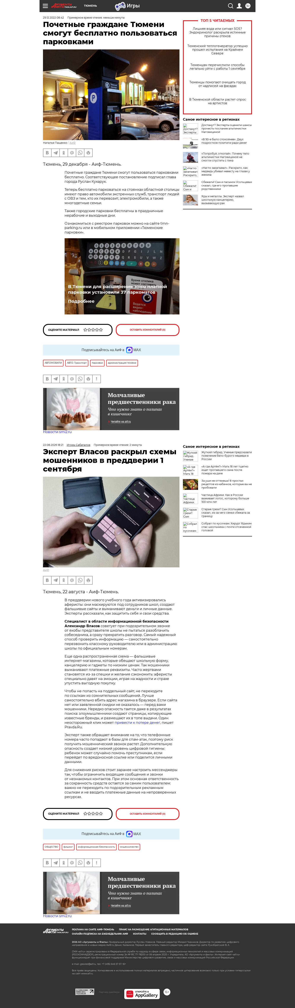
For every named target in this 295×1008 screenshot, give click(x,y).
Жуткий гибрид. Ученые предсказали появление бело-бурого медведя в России (226, 456)
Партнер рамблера (109, 992)
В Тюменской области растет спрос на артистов (217, 101)
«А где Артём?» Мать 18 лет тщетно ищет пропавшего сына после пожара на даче (224, 470)
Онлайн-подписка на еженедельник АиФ (100, 933)
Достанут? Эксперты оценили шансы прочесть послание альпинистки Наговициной (226, 128)
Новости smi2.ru (57, 432)
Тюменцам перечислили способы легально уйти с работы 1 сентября (217, 67)
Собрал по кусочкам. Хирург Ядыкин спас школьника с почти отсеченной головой (226, 527)
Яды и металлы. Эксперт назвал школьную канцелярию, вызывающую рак (222, 200)
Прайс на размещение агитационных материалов (153, 929)
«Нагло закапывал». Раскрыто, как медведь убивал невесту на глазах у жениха (225, 171)
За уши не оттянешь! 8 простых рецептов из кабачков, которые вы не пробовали (226, 484)
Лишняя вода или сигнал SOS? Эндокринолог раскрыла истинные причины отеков (217, 32)
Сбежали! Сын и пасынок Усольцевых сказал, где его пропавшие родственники (226, 185)
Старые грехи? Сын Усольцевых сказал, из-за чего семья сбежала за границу (225, 513)
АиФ (73, 142)
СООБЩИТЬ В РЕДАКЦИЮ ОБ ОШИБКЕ (174, 933)
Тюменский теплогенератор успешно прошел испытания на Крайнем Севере (217, 49)
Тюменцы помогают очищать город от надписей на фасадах (217, 84)
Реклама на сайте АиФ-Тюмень (93, 929)
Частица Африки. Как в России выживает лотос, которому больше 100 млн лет (225, 498)
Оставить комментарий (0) (147, 329)
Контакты (139, 933)
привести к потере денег (137, 723)
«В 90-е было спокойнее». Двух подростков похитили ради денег (224, 141)
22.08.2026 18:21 (53, 444)
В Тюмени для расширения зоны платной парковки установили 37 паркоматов (117, 289)
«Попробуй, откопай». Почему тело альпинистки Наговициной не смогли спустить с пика (225, 157)
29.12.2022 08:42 (53, 17)
